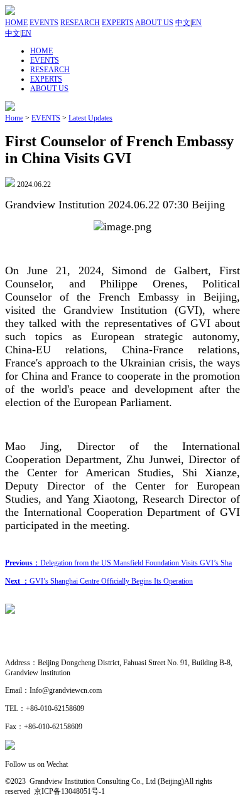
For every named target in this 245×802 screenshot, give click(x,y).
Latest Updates (90, 118)
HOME (16, 22)
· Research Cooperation (41, 645)
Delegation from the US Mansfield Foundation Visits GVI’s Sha (118, 563)
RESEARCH (80, 22)
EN (197, 22)
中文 (182, 22)
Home (14, 118)
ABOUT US (154, 22)
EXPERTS (118, 22)
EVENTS (44, 22)
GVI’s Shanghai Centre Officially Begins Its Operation (99, 581)
